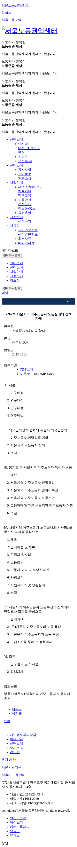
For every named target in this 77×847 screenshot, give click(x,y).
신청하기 (24, 221)
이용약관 (16, 739)
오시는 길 (25, 161)
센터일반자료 (28, 234)
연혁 (21, 152)
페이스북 (16, 822)
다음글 (17, 709)
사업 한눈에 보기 (30, 187)
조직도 (23, 156)
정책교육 (24, 195)
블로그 (15, 831)
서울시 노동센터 (13, 775)
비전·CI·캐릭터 (29, 148)
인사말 (23, 144)
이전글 (17, 713)
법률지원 (24, 191)
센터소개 (16, 743)
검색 (5, 293)
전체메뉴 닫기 (11, 288)
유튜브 (15, 835)
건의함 (15, 752)
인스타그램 (18, 818)
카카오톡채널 (20, 827)
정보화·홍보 (27, 208)
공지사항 (24, 169)
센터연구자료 (28, 230)
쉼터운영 (24, 212)
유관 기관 (9, 759)
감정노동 (24, 204)
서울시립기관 (11, 767)
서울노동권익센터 (15, 5)
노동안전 (24, 200)
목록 (7, 721)
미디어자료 (26, 243)
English (6, 12)
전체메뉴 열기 (11, 255)
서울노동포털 (11, 20)
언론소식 (24, 178)
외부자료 (24, 238)
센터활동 (24, 174)
